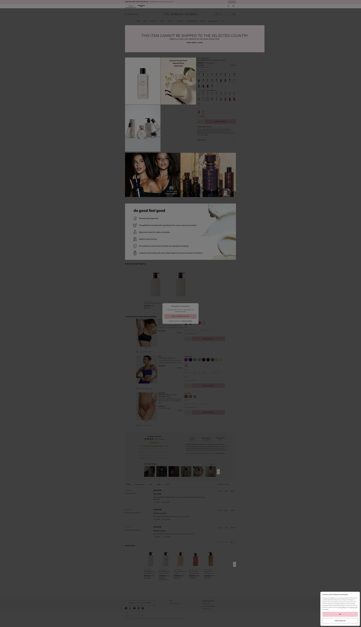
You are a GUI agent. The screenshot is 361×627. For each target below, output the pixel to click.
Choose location (187, 321)
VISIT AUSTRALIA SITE (180, 316)
